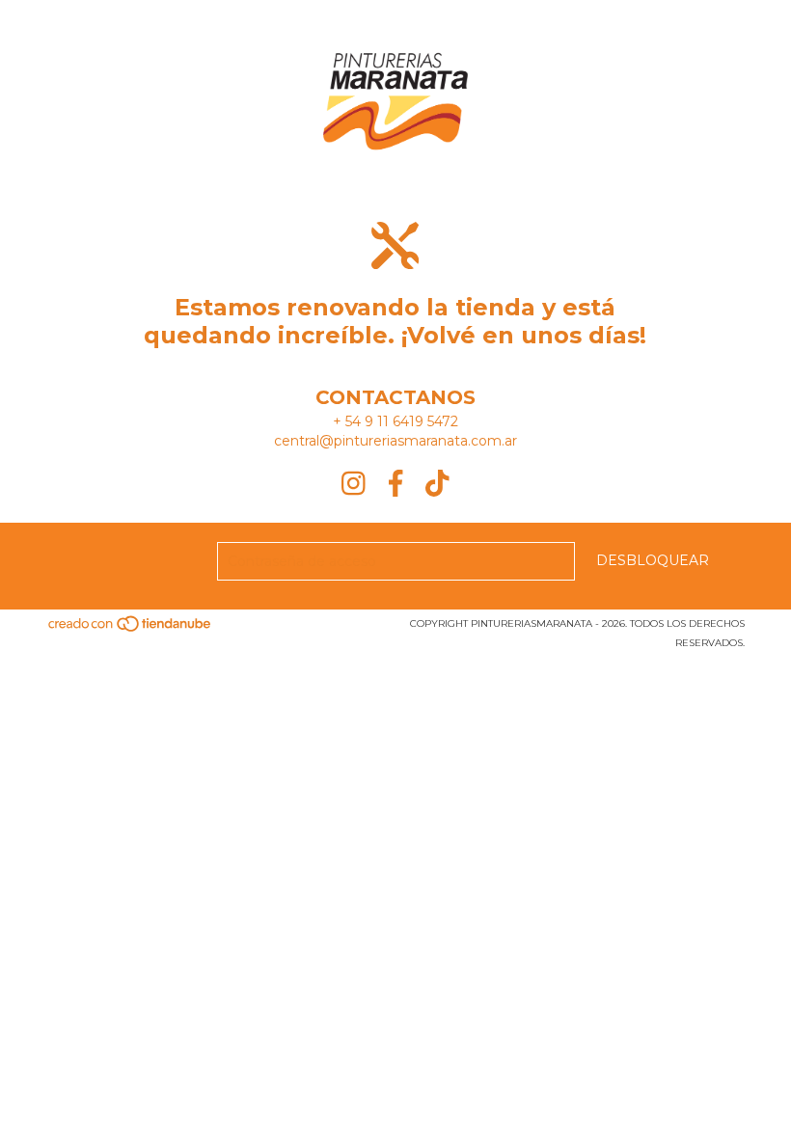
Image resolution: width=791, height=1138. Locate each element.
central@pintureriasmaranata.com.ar (395, 440)
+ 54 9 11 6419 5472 (395, 421)
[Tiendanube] (130, 629)
